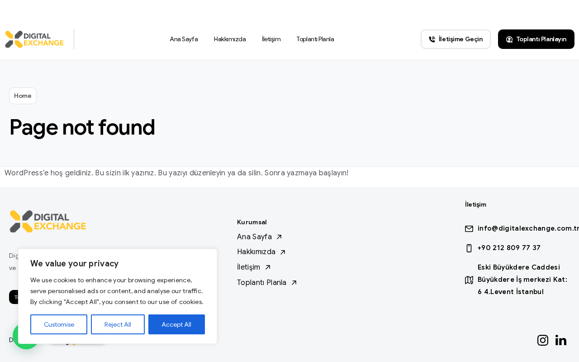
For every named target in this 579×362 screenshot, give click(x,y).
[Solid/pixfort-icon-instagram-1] (543, 340)
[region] (117, 296)
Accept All (176, 324)
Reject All (117, 324)
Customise (59, 324)
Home (23, 96)
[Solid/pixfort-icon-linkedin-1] (561, 340)
